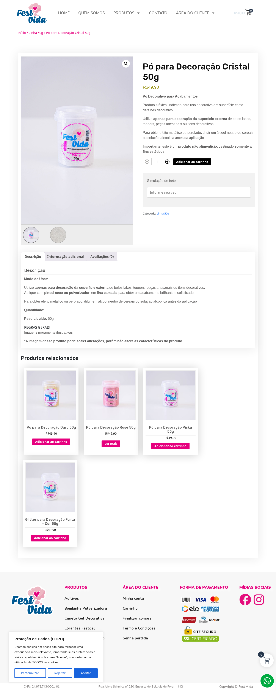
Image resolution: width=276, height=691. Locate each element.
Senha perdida (135, 638)
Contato (158, 13)
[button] (126, 64)
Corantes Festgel (79, 628)
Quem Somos (91, 13)
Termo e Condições (139, 628)
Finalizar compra (137, 618)
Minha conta (133, 598)
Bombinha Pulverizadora (85, 608)
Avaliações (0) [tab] (102, 256)
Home (64, 13)
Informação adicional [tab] (65, 256)
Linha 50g (36, 32)
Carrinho (130, 608)
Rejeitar (60, 673)
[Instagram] (259, 600)
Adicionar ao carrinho (192, 162)
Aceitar (86, 673)
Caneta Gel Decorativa (84, 618)
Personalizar (30, 673)
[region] (56, 657)
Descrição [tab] (33, 256)
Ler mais (111, 444)
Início (22, 32)
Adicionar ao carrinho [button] (51, 442)
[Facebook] (245, 600)
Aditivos (71, 598)
